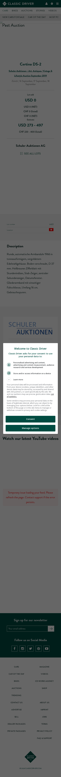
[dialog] (30, 388)
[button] (30, 380)
